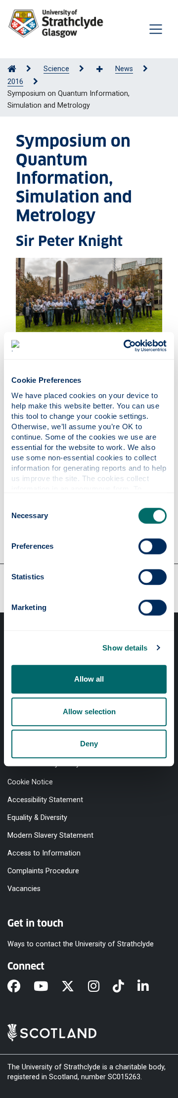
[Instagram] (100, 986)
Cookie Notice (30, 781)
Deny (89, 743)
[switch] (152, 546)
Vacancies (24, 889)
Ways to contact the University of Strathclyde (80, 943)
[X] (74, 986)
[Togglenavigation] (156, 29)
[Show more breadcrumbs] (104, 69)
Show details (124, 648)
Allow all (89, 679)
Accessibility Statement (45, 799)
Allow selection (89, 711)
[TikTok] (125, 986)
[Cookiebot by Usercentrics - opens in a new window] (126, 345)
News (124, 69)
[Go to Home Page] (11, 69)
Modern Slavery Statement (50, 835)
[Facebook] (20, 986)
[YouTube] (47, 986)
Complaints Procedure (43, 871)
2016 (15, 82)
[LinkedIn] (149, 986)
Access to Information (44, 853)
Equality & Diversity (37, 817)
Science (56, 69)
